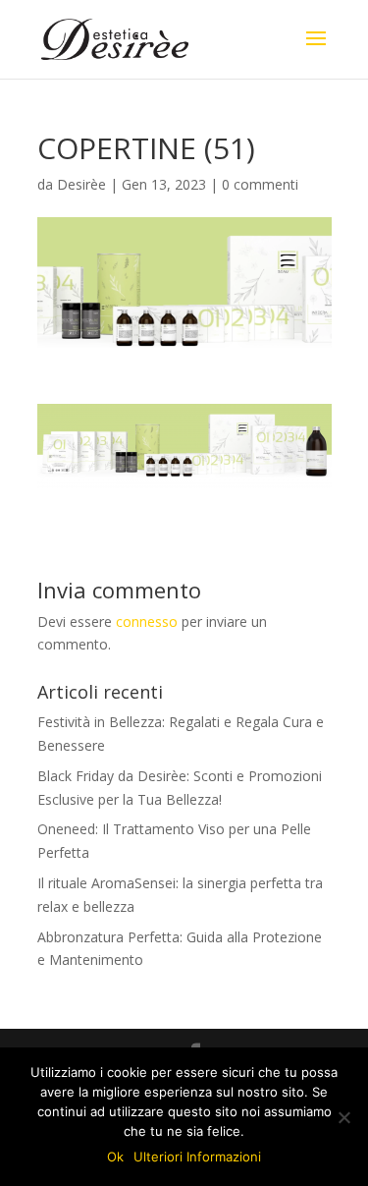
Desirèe (81, 184)
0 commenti (260, 184)
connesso (147, 621)
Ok (115, 1156)
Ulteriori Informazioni (197, 1156)
